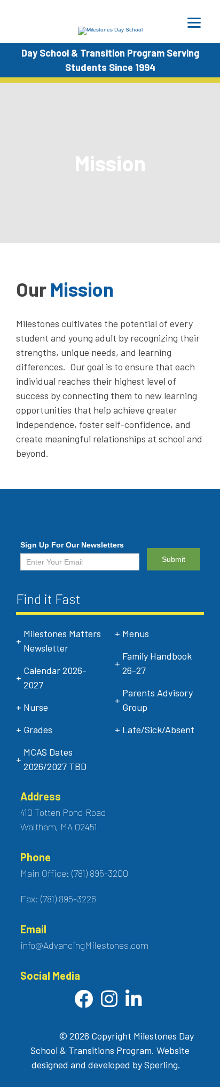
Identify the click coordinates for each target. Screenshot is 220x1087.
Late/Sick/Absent (158, 729)
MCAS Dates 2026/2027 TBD (55, 759)
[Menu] (194, 22)
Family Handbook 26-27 (157, 663)
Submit (173, 559)
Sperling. (162, 1064)
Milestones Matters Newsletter (62, 641)
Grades (37, 729)
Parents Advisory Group (157, 700)
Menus (135, 633)
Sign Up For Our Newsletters (72, 545)
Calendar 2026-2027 (55, 677)
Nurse (35, 707)
